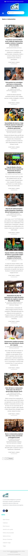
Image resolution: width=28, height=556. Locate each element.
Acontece (9, 302)
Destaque (16, 46)
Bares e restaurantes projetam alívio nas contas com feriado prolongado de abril (14, 435)
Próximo (11, 458)
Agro (12, 46)
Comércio (12, 89)
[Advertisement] (14, 476)
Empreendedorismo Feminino (13, 131)
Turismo (19, 132)
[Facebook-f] (4, 511)
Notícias (19, 47)
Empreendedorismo (11, 47)
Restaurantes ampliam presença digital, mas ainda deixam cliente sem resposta (14, 343)
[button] (3, 13)
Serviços (14, 92)
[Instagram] (6, 511)
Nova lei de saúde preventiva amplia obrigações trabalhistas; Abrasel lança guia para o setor (14, 210)
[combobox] (15, 12)
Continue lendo (14, 62)
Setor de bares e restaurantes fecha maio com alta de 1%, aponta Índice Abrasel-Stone (14, 389)
